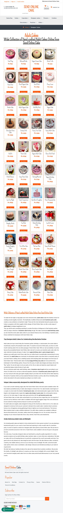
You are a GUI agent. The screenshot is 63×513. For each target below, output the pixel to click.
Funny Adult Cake (50, 131)
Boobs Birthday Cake (37, 224)
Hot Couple (50, 269)
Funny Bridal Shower (50, 246)
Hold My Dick (36, 107)
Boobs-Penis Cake (23, 269)
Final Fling (10, 61)
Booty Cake (10, 292)
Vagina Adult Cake (36, 154)
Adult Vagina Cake (23, 107)
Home (27, 27)
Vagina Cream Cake (37, 61)
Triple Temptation (23, 200)
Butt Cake (50, 292)
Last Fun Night (10, 200)
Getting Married (37, 177)
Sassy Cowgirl (10, 269)
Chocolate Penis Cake (10, 132)
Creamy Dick (23, 131)
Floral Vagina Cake (23, 84)
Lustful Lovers (50, 223)
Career (38, 482)
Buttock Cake (36, 292)
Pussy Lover (50, 84)
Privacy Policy (30, 482)
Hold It (10, 154)
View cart (46, 8)
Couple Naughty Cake (10, 247)
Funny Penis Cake (23, 177)
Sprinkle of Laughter (37, 200)
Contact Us (22, 482)
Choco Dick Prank (50, 154)
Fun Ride (23, 223)
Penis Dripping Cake (50, 200)
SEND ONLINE (32, 9)
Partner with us (46, 482)
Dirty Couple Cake (37, 269)
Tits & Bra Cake (23, 246)
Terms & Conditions (10, 485)
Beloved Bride (23, 61)
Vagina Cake (50, 107)
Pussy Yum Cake (36, 131)
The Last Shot (36, 246)
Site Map (14, 482)
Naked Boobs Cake (23, 292)
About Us (7, 482)
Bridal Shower (10, 177)
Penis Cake (23, 154)
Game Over (10, 85)
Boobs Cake (10, 107)
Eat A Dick (36, 84)
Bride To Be (50, 61)
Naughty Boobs (10, 223)
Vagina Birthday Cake (50, 178)
